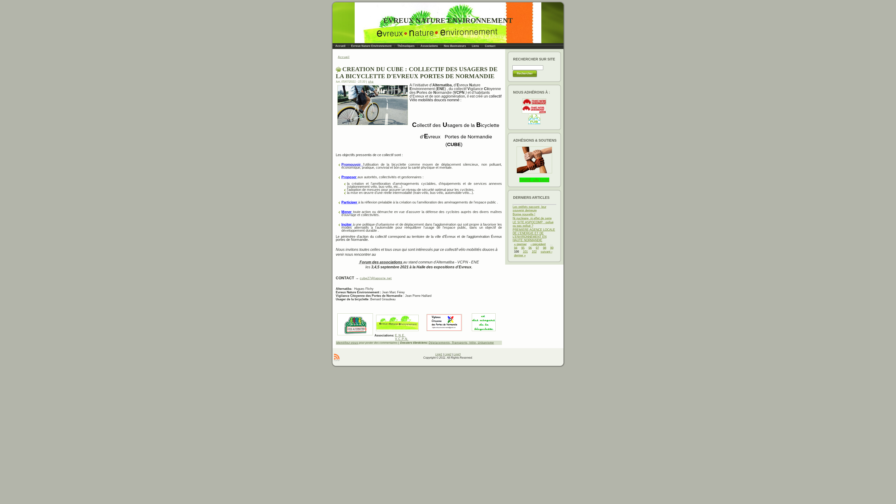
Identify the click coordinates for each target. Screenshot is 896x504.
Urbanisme (486, 342)
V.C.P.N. (401, 339)
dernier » (520, 255)
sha (371, 81)
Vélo (472, 342)
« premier (520, 244)
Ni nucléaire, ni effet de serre (532, 218)
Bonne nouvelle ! (524, 214)
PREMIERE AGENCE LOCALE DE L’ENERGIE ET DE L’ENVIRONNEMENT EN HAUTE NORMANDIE (534, 235)
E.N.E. (400, 335)
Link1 (438, 354)
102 (534, 251)
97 (537, 247)
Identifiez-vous (347, 342)
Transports (459, 342)
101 (525, 251)
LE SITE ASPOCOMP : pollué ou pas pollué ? (533, 224)
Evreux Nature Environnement (448, 20)
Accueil (344, 57)
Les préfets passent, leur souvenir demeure (529, 208)
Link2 (448, 354)
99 (551, 247)
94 (515, 247)
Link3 (457, 354)
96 (530, 247)
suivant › (546, 251)
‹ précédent (538, 244)
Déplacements (439, 342)
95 (523, 247)
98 (544, 247)
